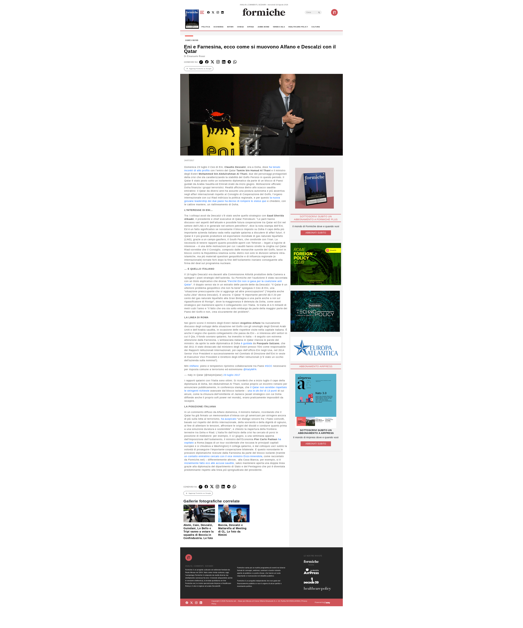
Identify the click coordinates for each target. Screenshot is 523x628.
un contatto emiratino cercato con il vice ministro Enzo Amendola (223, 456)
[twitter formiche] (191, 603)
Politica (206, 27)
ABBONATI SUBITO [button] (315, 233)
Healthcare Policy (298, 27)
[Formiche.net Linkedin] (222, 12)
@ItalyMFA (249, 369)
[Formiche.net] (334, 12)
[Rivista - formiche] (318, 562)
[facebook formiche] (187, 603)
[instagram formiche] (196, 603)
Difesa (250, 27)
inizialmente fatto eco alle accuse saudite (209, 463)
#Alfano (194, 366)
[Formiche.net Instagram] (217, 12)
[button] (202, 19)
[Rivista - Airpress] (318, 571)
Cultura (315, 27)
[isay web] (327, 602)
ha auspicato (228, 419)
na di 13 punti (263, 390)
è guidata (246, 343)
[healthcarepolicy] (318, 589)
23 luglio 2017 (231, 375)
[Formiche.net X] (213, 12)
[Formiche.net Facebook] (208, 12)
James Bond (263, 27)
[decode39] (318, 580)
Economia (219, 27)
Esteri (230, 27)
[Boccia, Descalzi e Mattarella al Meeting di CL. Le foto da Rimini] (234, 513)
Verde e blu (279, 27)
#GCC (268, 366)
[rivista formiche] (316, 401)
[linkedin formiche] (201, 603)
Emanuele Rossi (196, 56)
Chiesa (240, 27)
